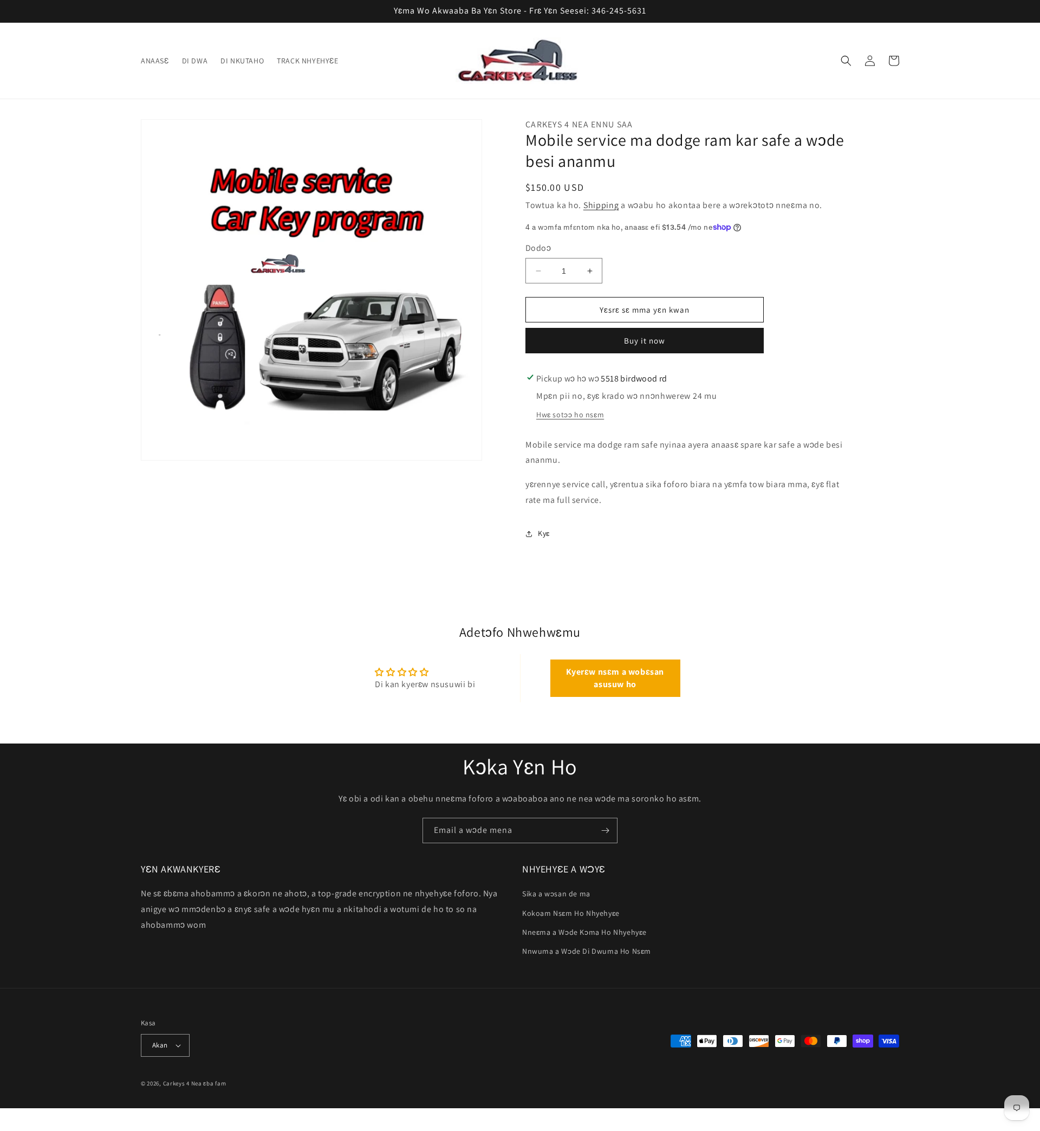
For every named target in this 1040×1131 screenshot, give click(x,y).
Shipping (601, 205)
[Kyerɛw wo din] (605, 830)
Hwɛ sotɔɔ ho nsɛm (570, 414)
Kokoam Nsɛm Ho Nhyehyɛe (571, 913)
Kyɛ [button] (544, 533)
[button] (846, 61)
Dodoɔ (538, 248)
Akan (160, 1045)
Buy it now (644, 340)
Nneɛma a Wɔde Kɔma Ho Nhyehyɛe (584, 932)
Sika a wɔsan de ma (556, 894)
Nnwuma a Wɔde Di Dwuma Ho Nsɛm (586, 951)
